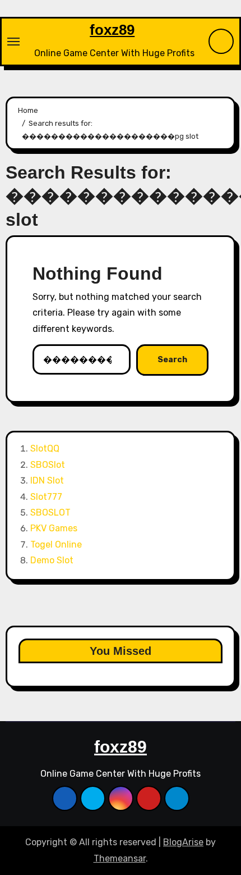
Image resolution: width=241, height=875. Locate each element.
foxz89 (112, 29)
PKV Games (53, 528)
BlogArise (183, 842)
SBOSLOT (50, 512)
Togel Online (56, 544)
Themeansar (120, 858)
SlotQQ (44, 448)
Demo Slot (51, 560)
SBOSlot (47, 464)
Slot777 (46, 496)
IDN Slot (47, 480)
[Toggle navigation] (13, 41)
